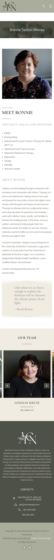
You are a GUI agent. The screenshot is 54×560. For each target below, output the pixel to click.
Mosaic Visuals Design (41, 538)
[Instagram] (30, 547)
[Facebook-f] (24, 547)
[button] (46, 385)
